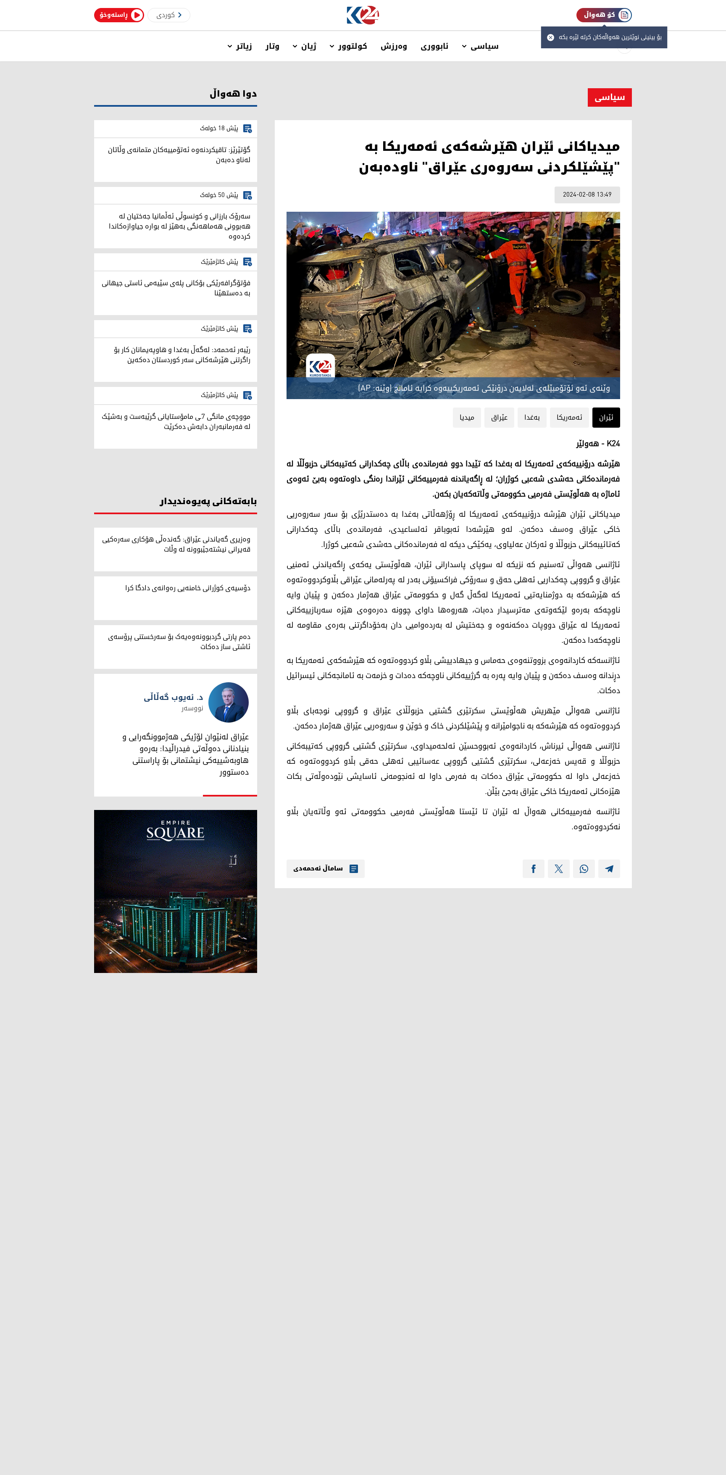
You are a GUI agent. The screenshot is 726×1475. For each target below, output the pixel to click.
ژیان (308, 46)
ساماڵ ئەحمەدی (318, 869)
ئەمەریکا (569, 417)
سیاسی (485, 46)
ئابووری (435, 46)
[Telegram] (609, 869)
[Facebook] (533, 869)
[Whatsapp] (584, 869)
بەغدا (532, 417)
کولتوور (352, 46)
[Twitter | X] (559, 869)
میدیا (467, 417)
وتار (272, 46)
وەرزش (394, 46)
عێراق (499, 417)
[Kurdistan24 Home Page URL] (363, 15)
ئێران (606, 417)
